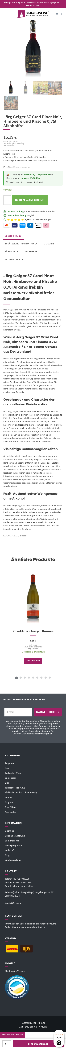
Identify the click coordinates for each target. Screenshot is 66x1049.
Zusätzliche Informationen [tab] (21, 243)
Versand (35, 649)
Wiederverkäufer (13, 860)
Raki (7, 767)
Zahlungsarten (12, 840)
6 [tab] (37, 677)
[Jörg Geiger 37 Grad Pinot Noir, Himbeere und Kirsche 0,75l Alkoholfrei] (10, 87)
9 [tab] (50, 677)
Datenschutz (31, 1027)
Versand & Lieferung (15, 835)
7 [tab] (41, 677)
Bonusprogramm (13, 845)
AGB (21, 1027)
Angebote (9, 763)
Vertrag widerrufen (12, 1034)
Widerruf (9, 850)
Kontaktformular (13, 903)
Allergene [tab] (31, 251)
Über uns (9, 830)
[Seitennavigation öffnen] (9, 14)
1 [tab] (16, 677)
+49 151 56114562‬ (24, 882)
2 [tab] (20, 677)
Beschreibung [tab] (13, 235)
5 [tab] (33, 677)
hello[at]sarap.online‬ (22, 886)
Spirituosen (10, 777)
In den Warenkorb (29, 200)
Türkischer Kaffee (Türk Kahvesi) (21, 792)
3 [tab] (25, 677)
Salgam (9, 802)
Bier (7, 782)
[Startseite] (33, 14)
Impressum (43, 1027)
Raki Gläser (10, 807)
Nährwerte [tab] (11, 251)
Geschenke (10, 812)
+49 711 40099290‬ (21, 878)
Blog (7, 855)
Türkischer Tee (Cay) (15, 787)
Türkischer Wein (13, 772)
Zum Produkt (33, 660)
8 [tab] (45, 677)
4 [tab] (29, 677)
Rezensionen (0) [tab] (14, 259)
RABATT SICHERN (47, 712)
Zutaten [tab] (49, 243)
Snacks (8, 797)
